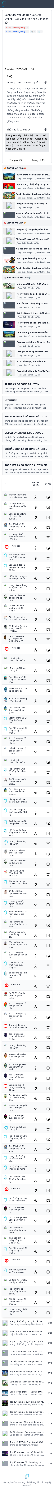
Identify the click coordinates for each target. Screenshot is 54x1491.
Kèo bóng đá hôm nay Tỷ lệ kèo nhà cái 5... (17, 557)
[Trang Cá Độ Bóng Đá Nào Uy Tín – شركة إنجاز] (9, 205)
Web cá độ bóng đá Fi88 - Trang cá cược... (18, 1107)
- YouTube (15, 545)
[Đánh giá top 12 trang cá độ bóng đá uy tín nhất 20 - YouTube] (9, 314)
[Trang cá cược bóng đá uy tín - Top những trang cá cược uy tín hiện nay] (9, 343)
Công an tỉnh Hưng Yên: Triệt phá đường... (17, 516)
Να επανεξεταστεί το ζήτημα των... (17, 1271)
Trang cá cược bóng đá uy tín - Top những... (18, 587)
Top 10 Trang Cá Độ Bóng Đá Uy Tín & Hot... (18, 1138)
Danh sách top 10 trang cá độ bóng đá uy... (17, 567)
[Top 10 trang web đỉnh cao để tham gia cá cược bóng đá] (9, 176)
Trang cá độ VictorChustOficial (18, 659)
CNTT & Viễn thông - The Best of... (18, 699)
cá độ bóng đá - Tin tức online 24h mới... (18, 975)
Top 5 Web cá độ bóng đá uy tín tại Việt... (17, 526)
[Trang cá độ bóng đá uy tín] (9, 231)
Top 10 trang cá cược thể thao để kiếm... (17, 1036)
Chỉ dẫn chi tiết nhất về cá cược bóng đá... (16, 965)
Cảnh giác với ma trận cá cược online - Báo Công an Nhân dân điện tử (26, 145)
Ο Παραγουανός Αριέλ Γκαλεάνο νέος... (16, 904)
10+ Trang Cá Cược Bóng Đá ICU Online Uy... (18, 832)
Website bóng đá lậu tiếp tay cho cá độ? (17, 934)
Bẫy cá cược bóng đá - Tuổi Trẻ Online (18, 618)
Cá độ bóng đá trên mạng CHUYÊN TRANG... (18, 628)
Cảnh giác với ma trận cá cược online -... (18, 802)
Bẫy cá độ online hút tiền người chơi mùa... (18, 944)
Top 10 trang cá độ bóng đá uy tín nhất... (17, 740)
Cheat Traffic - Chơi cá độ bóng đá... (18, 689)
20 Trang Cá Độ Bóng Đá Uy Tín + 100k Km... (17, 536)
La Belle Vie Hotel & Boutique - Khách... (18, 1281)
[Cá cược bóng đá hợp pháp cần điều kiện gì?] (9, 215)
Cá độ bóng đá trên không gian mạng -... (18, 1169)
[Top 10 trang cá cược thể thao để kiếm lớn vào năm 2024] (9, 324)
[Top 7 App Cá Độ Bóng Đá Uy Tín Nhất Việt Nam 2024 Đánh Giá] (9, 260)
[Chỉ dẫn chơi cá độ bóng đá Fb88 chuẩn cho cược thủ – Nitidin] (9, 250)
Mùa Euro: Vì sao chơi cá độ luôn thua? (17, 853)
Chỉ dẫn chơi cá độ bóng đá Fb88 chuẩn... (17, 751)
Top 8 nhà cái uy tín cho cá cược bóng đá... (18, 1097)
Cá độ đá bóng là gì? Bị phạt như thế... (17, 995)
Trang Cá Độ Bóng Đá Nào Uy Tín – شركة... (17, 1158)
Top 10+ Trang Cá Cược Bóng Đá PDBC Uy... (18, 812)
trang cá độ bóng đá (30, 1482)
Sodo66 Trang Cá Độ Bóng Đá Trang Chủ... (18, 720)
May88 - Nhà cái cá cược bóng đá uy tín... (17, 1056)
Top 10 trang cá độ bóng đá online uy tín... (17, 679)
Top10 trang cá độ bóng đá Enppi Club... (17, 781)
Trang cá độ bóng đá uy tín (38, 160)
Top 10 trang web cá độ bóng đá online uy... (18, 771)
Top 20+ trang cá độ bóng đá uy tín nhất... (18, 730)
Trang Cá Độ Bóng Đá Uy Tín (28, 207)
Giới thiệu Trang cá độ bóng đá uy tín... (18, 577)
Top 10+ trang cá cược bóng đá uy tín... (16, 1118)
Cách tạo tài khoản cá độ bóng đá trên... (17, 598)
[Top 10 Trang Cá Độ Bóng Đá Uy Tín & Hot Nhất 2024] (9, 295)
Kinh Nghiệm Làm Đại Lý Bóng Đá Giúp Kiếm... (17, 1240)
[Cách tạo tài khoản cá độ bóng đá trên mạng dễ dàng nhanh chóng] (9, 286)
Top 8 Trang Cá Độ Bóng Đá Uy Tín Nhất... (17, 1067)
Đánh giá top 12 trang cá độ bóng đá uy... (17, 1087)
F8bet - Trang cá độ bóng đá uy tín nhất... (18, 1311)
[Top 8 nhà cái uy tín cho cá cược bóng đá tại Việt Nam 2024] (9, 195)
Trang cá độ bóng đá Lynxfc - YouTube (15, 160)
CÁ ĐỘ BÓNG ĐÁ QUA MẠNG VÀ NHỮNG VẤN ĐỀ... (16, 638)
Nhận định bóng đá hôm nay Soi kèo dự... (18, 914)
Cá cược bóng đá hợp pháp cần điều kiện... (17, 506)
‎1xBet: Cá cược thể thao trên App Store (18, 496)
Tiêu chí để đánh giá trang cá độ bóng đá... (16, 608)
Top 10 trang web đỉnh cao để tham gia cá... (17, 710)
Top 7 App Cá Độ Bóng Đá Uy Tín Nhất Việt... (16, 873)
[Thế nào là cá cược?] (9, 240)
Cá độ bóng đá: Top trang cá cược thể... (18, 1199)
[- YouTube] (9, 363)
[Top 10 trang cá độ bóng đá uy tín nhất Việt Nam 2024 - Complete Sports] (9, 186)
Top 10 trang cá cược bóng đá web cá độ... (17, 1230)
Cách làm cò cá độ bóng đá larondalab (18, 822)
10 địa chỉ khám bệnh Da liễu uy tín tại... (18, 893)
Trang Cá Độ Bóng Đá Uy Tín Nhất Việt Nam (33, 179)
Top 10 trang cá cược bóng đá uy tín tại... (18, 955)
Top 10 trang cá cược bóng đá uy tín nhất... (18, 924)
